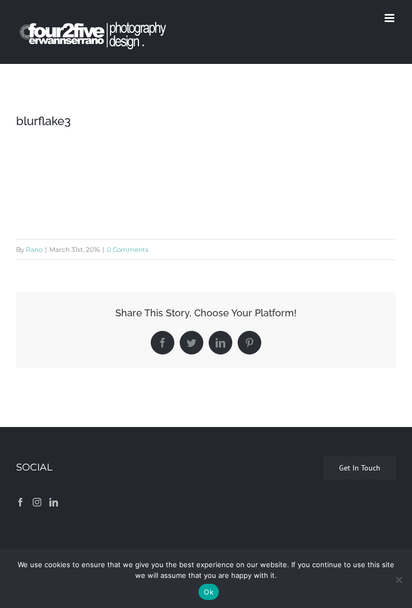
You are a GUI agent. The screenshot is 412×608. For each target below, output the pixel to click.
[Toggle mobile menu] (390, 18)
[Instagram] (37, 502)
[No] (398, 579)
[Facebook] (20, 502)
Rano (34, 249)
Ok (209, 592)
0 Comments (128, 249)
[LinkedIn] (53, 502)
